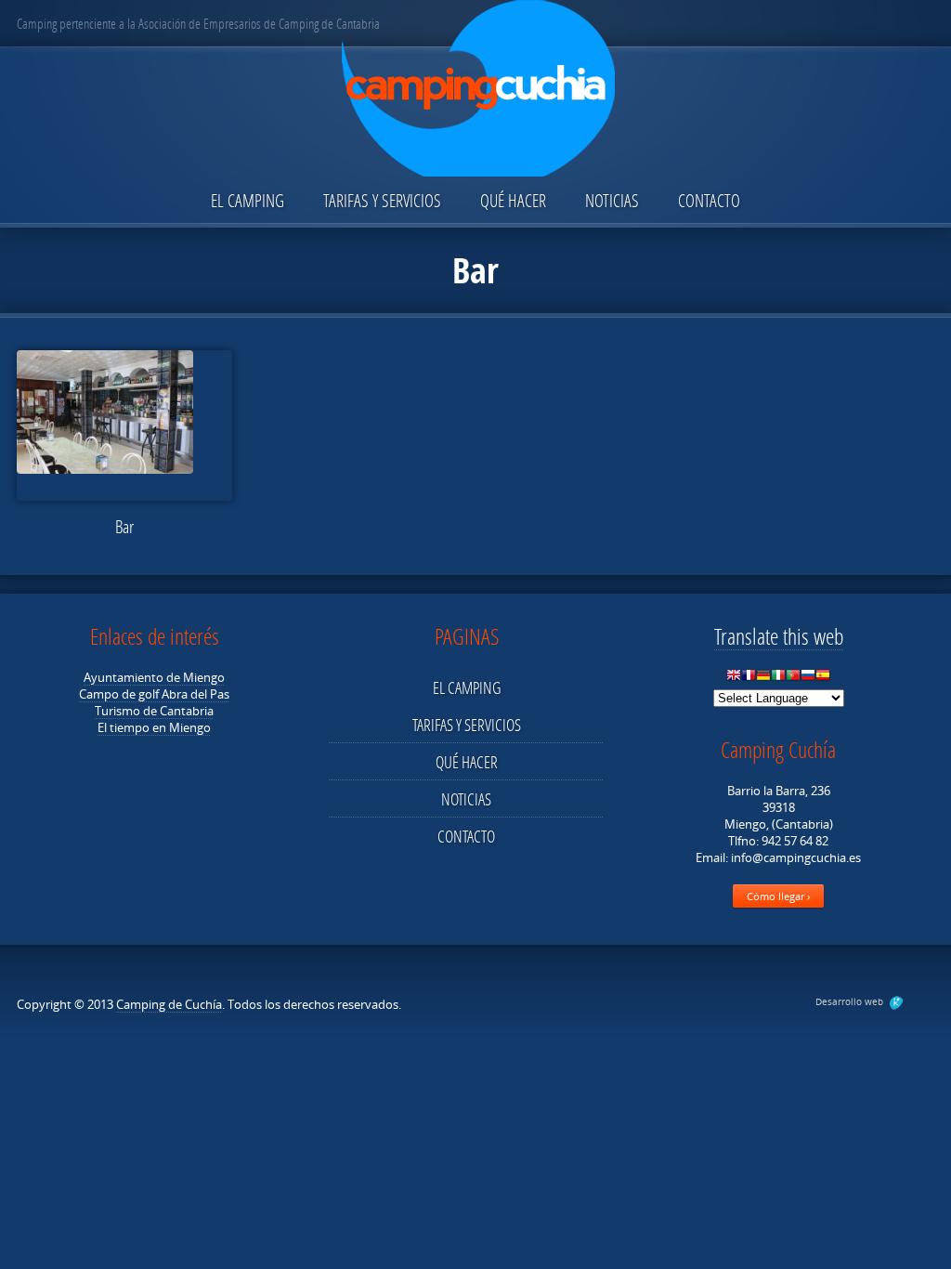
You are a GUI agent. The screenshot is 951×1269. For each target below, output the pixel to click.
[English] (733, 679)
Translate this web (778, 635)
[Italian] (778, 679)
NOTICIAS (612, 200)
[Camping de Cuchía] (475, 90)
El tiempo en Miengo (154, 727)
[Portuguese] (793, 679)
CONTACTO (709, 200)
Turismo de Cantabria (154, 710)
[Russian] (808, 679)
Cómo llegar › (778, 896)
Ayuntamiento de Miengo (154, 677)
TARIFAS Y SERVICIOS (382, 200)
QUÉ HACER (513, 200)
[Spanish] (822, 679)
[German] (763, 679)
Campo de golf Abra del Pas (154, 694)
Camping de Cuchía (169, 1004)
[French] (748, 679)
